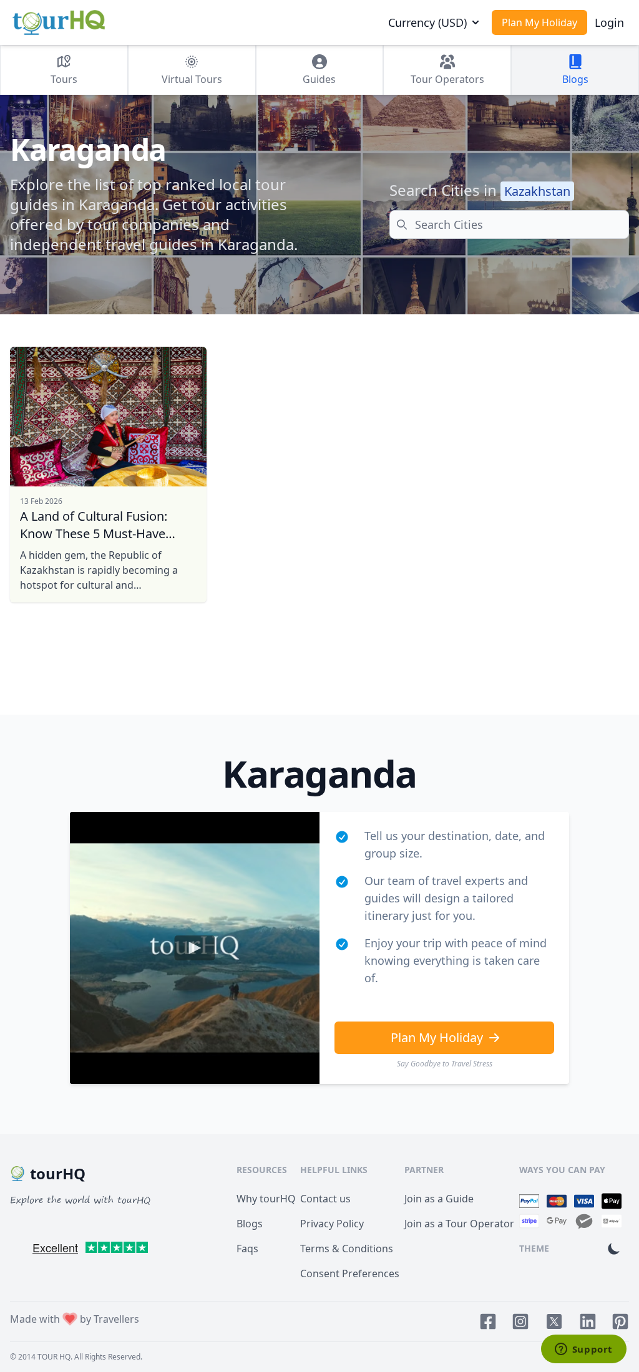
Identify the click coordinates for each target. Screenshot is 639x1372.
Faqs (247, 1248)
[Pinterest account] (620, 1321)
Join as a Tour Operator (459, 1223)
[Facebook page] (488, 1321)
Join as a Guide (439, 1198)
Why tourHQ (266, 1198)
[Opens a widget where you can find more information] (583, 1350)
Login (609, 22)
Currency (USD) (427, 22)
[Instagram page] (520, 1321)
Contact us (325, 1198)
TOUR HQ (54, 1356)
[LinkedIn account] (588, 1321)
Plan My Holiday (539, 22)
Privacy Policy (332, 1223)
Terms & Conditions (346, 1248)
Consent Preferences (349, 1273)
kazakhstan (537, 191)
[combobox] (509, 224)
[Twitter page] (554, 1321)
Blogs (250, 1223)
